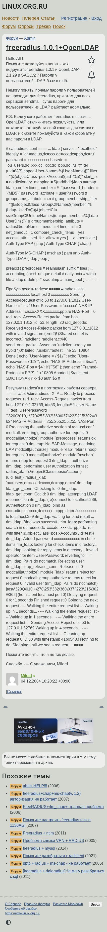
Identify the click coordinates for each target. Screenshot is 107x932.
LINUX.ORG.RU (25, 6)
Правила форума (37, 904)
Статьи (48, 18)
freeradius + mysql (39, 848)
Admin (30, 38)
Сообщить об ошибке (21, 908)
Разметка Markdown (68, 904)
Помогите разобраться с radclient (53, 856)
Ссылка (14, 692)
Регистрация (74, 18)
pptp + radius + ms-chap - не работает (57, 863)
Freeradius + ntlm (38, 833)
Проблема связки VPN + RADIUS (53, 840)
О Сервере (13, 904)
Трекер (43, 26)
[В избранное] (91, 60)
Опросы (26, 26)
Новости (10, 18)
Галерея (30, 18)
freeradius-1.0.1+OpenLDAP (52, 47)
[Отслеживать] (91, 75)
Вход (96, 18)
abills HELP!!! (35, 786)
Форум (9, 26)
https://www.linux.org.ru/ (22, 913)
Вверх (95, 904)
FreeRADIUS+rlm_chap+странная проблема (63, 807)
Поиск (59, 26)
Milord (26, 676)
